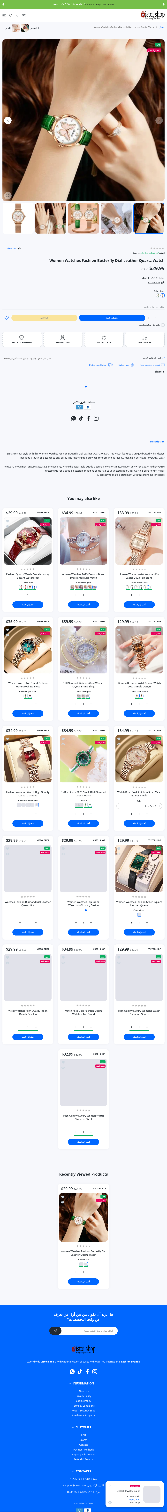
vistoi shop (12, 248)
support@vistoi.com (74, 1485)
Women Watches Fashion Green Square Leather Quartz (139, 903)
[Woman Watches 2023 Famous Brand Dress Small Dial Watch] (83, 541)
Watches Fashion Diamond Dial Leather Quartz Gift (28, 903)
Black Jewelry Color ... (128, 1490)
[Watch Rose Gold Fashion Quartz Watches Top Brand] (83, 977)
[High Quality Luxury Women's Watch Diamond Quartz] (139, 977)
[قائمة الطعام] (4, 15)
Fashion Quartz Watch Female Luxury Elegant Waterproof (28, 576)
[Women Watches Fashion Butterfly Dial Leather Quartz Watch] (83, 1217)
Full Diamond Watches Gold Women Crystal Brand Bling (83, 685)
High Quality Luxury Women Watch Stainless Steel (83, 1117)
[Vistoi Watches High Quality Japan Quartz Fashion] (28, 977)
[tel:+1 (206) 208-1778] (17, 15)
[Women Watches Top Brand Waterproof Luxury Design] (83, 868)
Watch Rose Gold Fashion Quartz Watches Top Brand (83, 1012)
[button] (164, 4)
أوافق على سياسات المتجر (149, 325)
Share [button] (158, 371)
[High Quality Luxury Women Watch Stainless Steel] (83, 1082)
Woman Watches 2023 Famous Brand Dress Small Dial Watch (83, 576)
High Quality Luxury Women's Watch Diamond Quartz (139, 1012)
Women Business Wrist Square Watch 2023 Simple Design (139, 685)
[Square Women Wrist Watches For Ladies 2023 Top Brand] (139, 541)
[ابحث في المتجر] (11, 15)
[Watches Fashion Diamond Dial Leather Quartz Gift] (28, 868)
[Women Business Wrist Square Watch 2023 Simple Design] (139, 649)
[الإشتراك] (55, 1331)
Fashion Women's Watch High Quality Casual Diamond (27, 793)
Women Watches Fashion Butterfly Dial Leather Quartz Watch (83, 1253)
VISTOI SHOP (154, 513)
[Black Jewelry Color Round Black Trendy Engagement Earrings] (151, 1494)
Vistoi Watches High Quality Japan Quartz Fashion (27, 1012)
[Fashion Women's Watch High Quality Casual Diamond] (28, 758)
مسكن (162, 27)
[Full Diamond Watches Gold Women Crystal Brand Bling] (83, 649)
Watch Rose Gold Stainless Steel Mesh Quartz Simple (139, 793)
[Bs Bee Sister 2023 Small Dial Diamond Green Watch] (83, 758)
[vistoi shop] (153, 15)
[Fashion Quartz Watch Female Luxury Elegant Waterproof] (28, 541)
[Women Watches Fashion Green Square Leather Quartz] (139, 868)
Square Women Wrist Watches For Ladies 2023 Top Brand (139, 576)
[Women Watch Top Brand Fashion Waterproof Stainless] (28, 649)
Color (139, 801)
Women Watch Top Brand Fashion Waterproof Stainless (27, 685)
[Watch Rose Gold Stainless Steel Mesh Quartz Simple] (139, 758)
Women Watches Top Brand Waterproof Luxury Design (84, 903)
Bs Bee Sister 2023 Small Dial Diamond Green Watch (83, 793)
